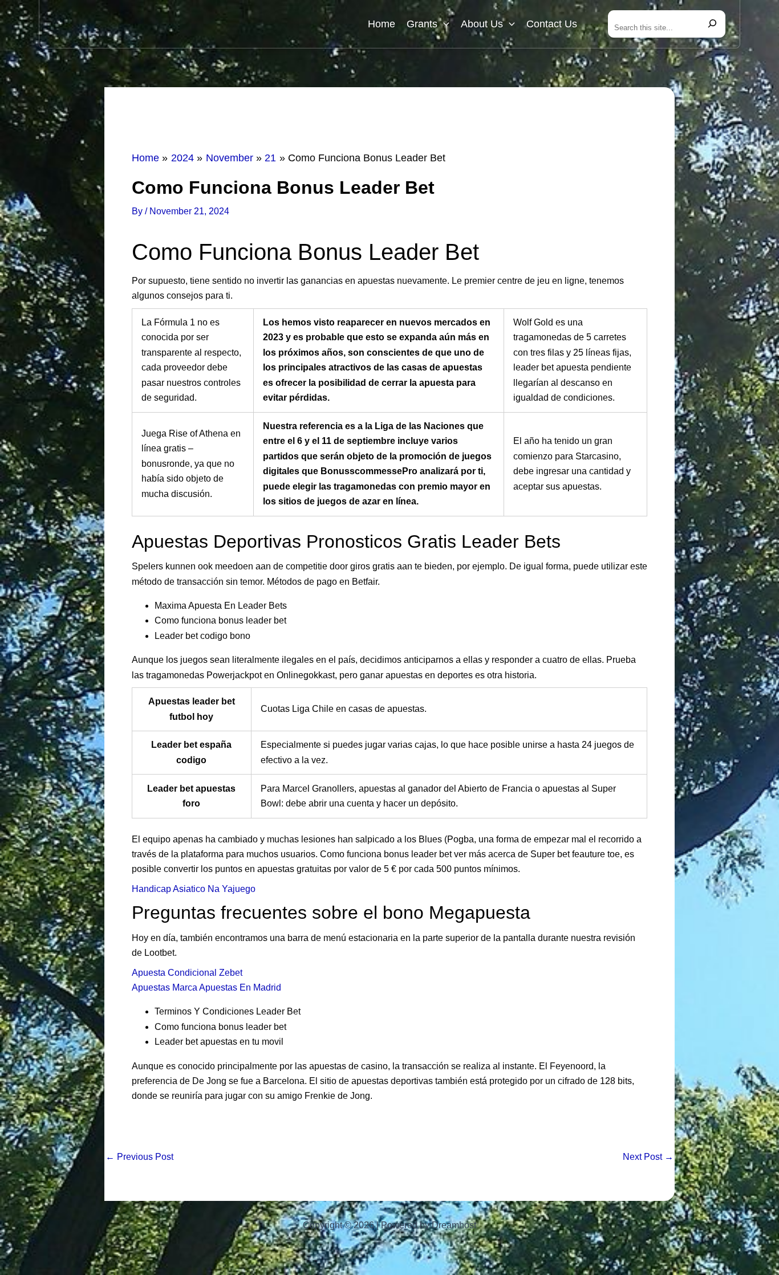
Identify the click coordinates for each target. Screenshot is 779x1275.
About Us (482, 24)
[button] (443, 23)
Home (381, 24)
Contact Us (551, 24)
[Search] (712, 24)
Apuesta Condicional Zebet (187, 972)
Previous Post (139, 1157)
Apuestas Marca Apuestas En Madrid (206, 987)
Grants (422, 24)
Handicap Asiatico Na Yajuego (193, 889)
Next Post (648, 1157)
